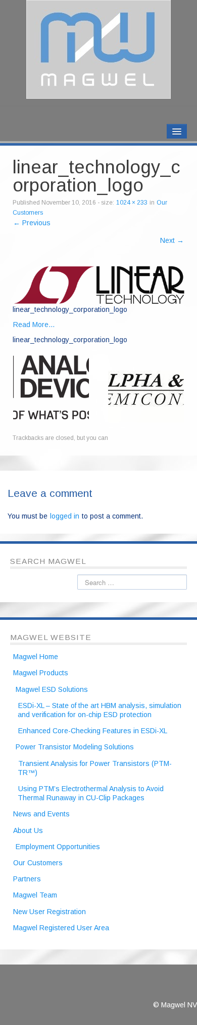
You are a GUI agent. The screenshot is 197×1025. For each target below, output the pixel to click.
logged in (64, 516)
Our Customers (38, 863)
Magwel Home (35, 657)
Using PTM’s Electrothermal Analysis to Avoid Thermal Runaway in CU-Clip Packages (91, 793)
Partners (27, 879)
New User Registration (49, 912)
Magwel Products (40, 673)
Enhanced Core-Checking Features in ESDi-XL (92, 731)
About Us (28, 830)
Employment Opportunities (58, 847)
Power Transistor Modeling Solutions (75, 747)
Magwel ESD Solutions (52, 689)
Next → (172, 240)
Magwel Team (35, 895)
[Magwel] (98, 49)
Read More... (34, 325)
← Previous (32, 223)
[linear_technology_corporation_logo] (99, 284)
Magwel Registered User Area (61, 928)
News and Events (41, 814)
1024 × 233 (131, 202)
